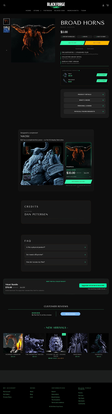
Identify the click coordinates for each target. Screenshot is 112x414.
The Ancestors (56, 400)
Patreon (48, 10)
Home (28, 10)
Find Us (80, 393)
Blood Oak (59, 10)
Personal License (85, 106)
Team (83, 10)
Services (80, 395)
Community (81, 403)
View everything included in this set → (97, 288)
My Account (6, 391)
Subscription (55, 394)
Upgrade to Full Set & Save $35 (93, 285)
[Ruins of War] (27, 177)
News (31, 391)
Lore (31, 397)
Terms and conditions (58, 402)
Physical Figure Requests (84, 111)
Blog (31, 394)
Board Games (56, 397)
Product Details (84, 94)
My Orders (6, 394)
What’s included (71, 176)
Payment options (90, 48)
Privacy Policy (7, 397)
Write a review (70, 314)
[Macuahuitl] (27, 150)
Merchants (73, 10)
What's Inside (84, 100)
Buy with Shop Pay (79, 48)
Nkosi (24, 136)
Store (37, 10)
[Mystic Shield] (57, 150)
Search (54, 391)
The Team (81, 398)
